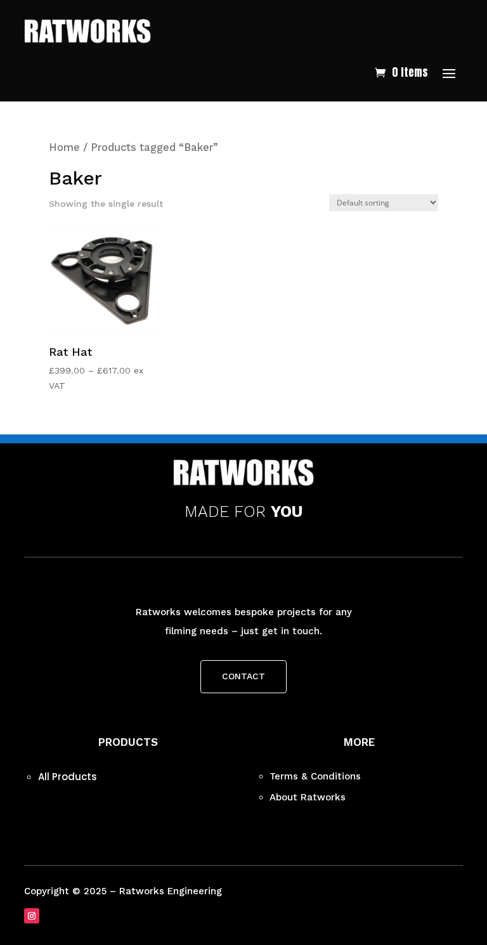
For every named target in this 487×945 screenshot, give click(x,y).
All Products (67, 776)
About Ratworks (307, 797)
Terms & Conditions (315, 776)
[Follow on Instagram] (31, 915)
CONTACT (243, 676)
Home (64, 147)
